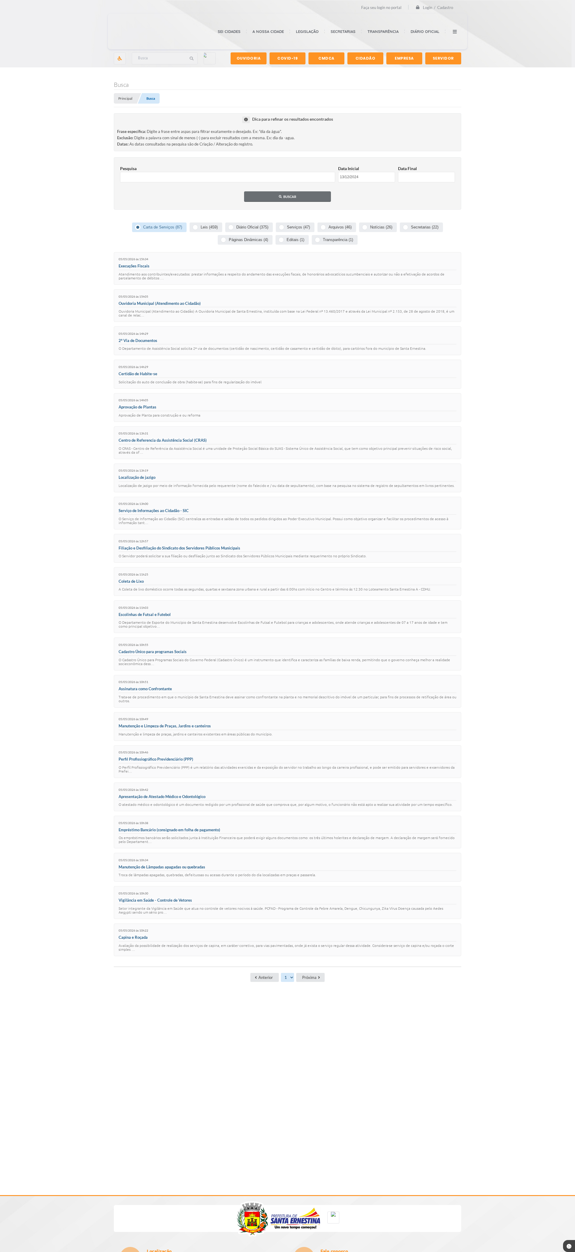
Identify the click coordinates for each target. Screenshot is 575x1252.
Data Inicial (348, 168)
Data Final (407, 168)
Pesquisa (128, 168)
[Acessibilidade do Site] (120, 58)
